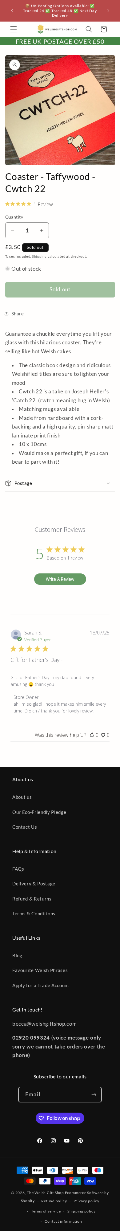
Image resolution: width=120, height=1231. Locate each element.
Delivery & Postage (33, 883)
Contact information (63, 1221)
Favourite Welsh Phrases (40, 970)
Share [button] (17, 313)
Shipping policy (81, 1211)
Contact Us (24, 827)
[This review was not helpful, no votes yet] (103, 735)
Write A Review (60, 579)
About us (22, 797)
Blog (17, 955)
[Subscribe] (93, 1095)
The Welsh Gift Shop (45, 1192)
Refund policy (54, 1201)
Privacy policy (86, 1201)
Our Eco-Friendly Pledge (39, 812)
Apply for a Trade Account (41, 985)
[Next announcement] (108, 11)
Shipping (39, 256)
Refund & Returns (32, 898)
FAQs (18, 869)
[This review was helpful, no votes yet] (92, 735)
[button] (13, 29)
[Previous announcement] (12, 11)
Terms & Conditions (33, 913)
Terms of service (46, 1211)
